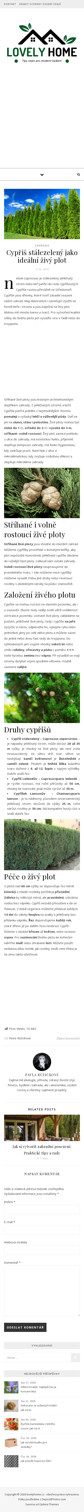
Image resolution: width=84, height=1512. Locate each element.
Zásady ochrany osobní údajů (40, 3)
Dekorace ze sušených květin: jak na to (39, 1408)
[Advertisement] (42, 124)
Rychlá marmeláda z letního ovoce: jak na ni (38, 1426)
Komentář (12, 1262)
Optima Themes (49, 1504)
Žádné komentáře (68, 1038)
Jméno (9, 1202)
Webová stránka (15, 1242)
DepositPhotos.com (54, 1499)
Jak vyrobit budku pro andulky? (34, 1445)
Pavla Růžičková (20, 1038)
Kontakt (10, 3)
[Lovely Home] (42, 44)
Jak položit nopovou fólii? (37, 1461)
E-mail (9, 1222)
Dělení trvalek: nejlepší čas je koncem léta (38, 1389)
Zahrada (42, 245)
